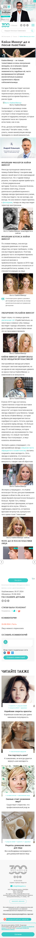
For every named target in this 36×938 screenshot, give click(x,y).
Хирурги (9, 920)
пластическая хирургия (18, 738)
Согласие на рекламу (24, 912)
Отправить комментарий (16, 644)
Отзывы (27, 917)
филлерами (7, 202)
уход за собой (14, 694)
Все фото (18, 567)
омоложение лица (24, 782)
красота (13, 692)
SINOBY (23, 915)
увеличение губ (8, 320)
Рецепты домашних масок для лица (18, 833)
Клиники (9, 917)
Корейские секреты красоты (18, 698)
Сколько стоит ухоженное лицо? (18, 787)
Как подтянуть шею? (18, 742)
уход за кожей (22, 692)
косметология (11, 782)
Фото (27, 920)
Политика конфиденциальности (11, 911)
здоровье (24, 694)
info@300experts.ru (19, 873)
